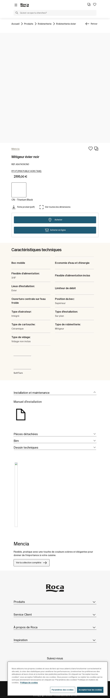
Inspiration (21, 640)
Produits (28, 23)
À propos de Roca (25, 627)
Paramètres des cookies (62, 690)
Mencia (21, 543)
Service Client (23, 614)
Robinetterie (45, 23)
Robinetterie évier (66, 23)
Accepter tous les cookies (90, 690)
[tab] (55, 393)
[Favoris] (94, 4)
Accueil (15, 23)
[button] (16, 13)
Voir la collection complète (28, 562)
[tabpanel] (16, 496)
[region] (57, 679)
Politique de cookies (29, 683)
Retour (94, 24)
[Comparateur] (89, 4)
